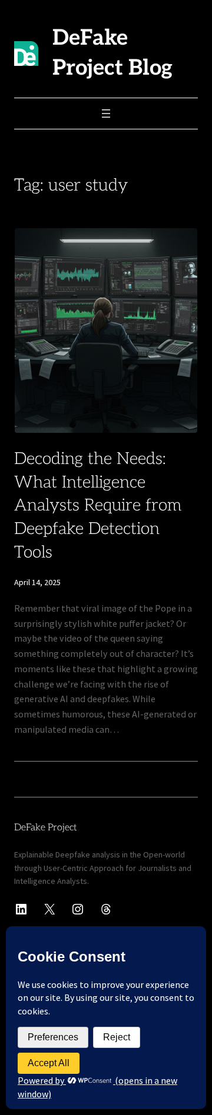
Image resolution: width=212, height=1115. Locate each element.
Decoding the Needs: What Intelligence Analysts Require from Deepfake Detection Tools (97, 505)
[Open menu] (106, 113)
